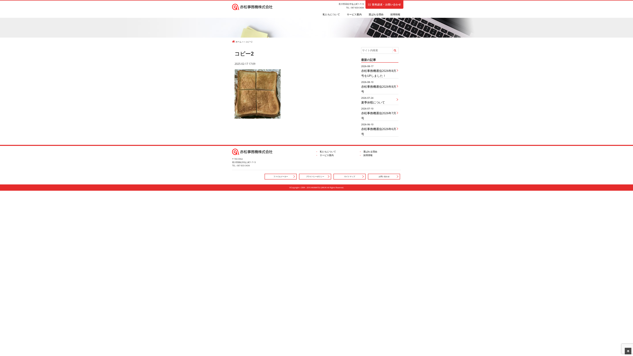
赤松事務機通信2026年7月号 (378, 113)
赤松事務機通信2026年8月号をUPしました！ (378, 71)
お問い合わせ (384, 176)
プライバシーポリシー (315, 176)
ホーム (238, 41)
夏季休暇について (373, 100)
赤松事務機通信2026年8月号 (378, 86)
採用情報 (395, 14)
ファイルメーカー (280, 176)
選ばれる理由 (376, 14)
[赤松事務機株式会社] (316, 7)
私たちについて (331, 14)
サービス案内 (354, 14)
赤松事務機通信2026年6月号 (378, 129)
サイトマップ (349, 176)
